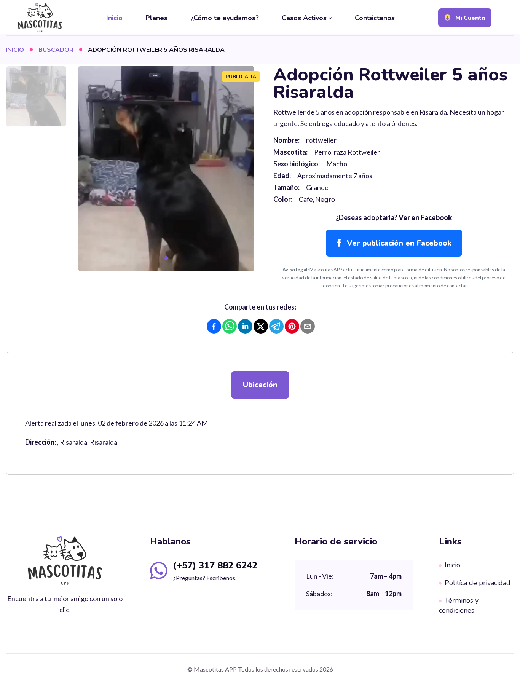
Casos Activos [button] (304, 17)
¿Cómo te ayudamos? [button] (224, 17)
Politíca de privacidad (477, 582)
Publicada (240, 76)
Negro (325, 199)
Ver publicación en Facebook (398, 243)
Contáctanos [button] (375, 17)
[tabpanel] (166, 168)
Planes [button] (156, 17)
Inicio (15, 50)
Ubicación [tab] (260, 385)
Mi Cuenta (469, 18)
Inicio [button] (114, 17)
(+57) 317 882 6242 (215, 565)
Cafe (306, 199)
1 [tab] (166, 258)
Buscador (55, 50)
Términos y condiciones (459, 605)
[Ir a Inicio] (40, 17)
